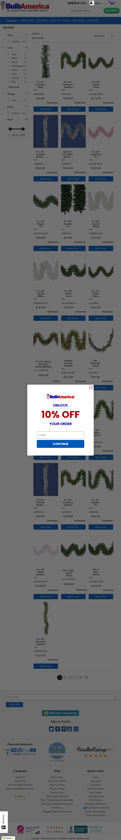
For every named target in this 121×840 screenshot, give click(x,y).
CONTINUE (60, 444)
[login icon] (92, 3)
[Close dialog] (91, 387)
